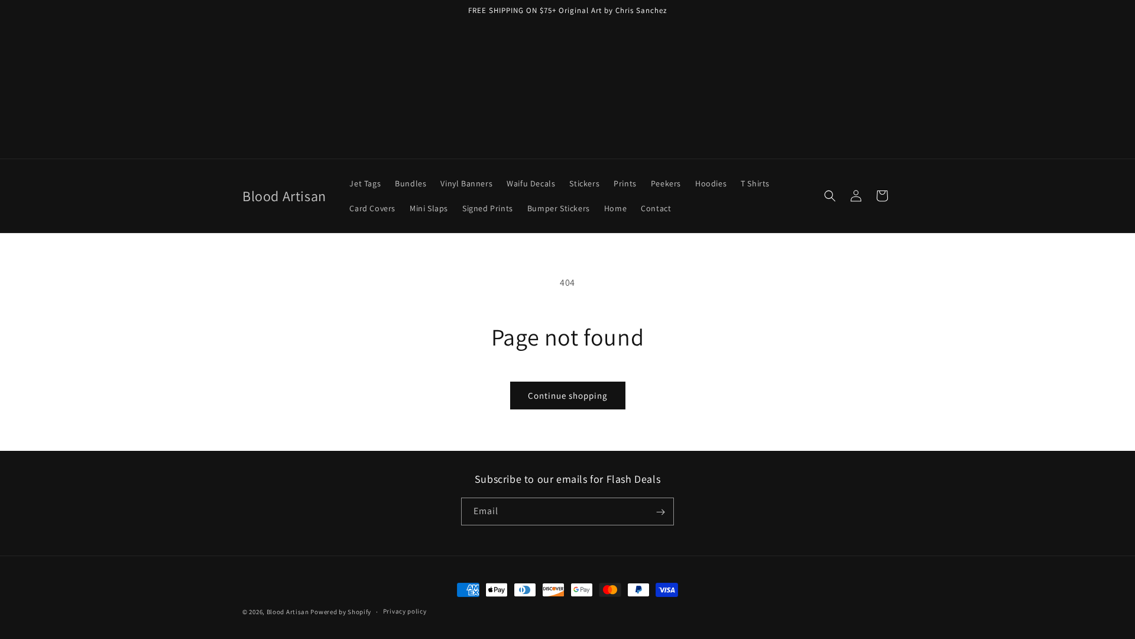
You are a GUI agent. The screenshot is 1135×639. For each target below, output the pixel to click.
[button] (830, 196)
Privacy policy (405, 611)
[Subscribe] (660, 512)
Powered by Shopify (340, 612)
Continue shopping (568, 395)
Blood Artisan (288, 612)
